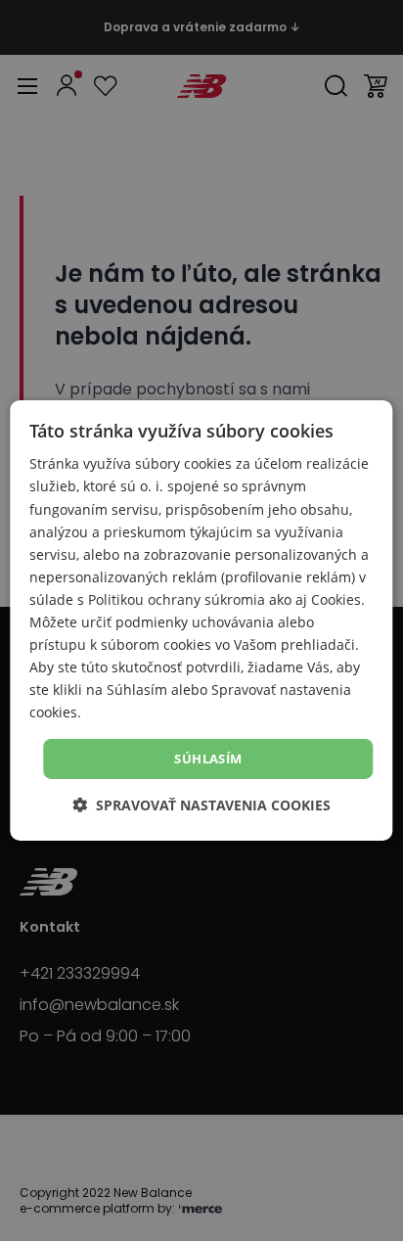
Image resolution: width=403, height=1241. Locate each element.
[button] (201, 805)
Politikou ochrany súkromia (176, 599)
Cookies (336, 599)
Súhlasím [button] (208, 757)
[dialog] (201, 620)
